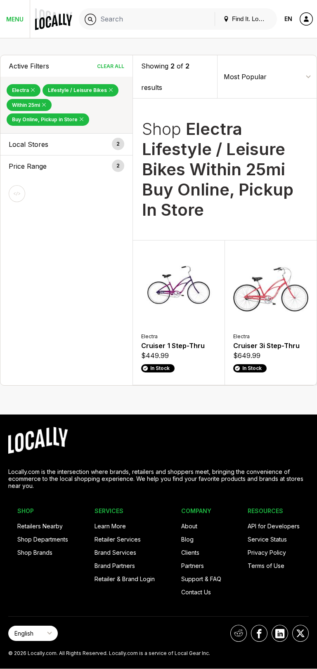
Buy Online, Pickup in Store (45, 119)
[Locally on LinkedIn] (280, 633)
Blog (187, 539)
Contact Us (196, 592)
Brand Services (115, 552)
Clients (190, 552)
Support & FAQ (201, 578)
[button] (66, 144)
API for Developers (274, 526)
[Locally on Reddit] (238, 633)
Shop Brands (34, 552)
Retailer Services (118, 539)
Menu (15, 19)
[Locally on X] (300, 633)
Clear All (110, 66)
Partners (192, 565)
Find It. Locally (250, 18)
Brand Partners (115, 565)
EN (288, 18)
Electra (21, 90)
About (189, 526)
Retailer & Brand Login (125, 578)
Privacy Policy (267, 552)
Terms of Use (266, 565)
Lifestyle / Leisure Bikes (78, 90)
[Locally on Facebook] (259, 633)
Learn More (110, 526)
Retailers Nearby (40, 526)
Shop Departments (42, 539)
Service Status (267, 539)
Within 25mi (26, 105)
